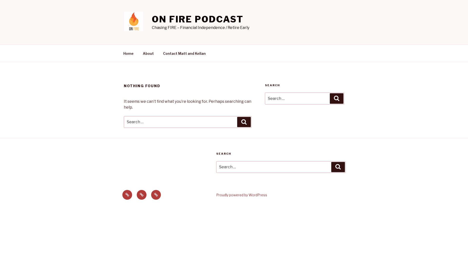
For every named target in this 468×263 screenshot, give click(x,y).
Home (128, 53)
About (148, 53)
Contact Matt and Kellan (184, 53)
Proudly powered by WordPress (241, 195)
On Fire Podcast (198, 19)
